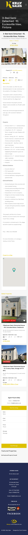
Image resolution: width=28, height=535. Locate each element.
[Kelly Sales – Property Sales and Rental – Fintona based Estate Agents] (14, 7)
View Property (14, 317)
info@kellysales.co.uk (16, 403)
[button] (15, 272)
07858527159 (16, 400)
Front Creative (23, 530)
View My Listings (14, 408)
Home (11, 40)
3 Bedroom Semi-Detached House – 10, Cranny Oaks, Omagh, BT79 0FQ (14, 368)
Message (5, 431)
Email (4, 418)
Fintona (16, 40)
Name (4, 411)
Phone (4, 424)
